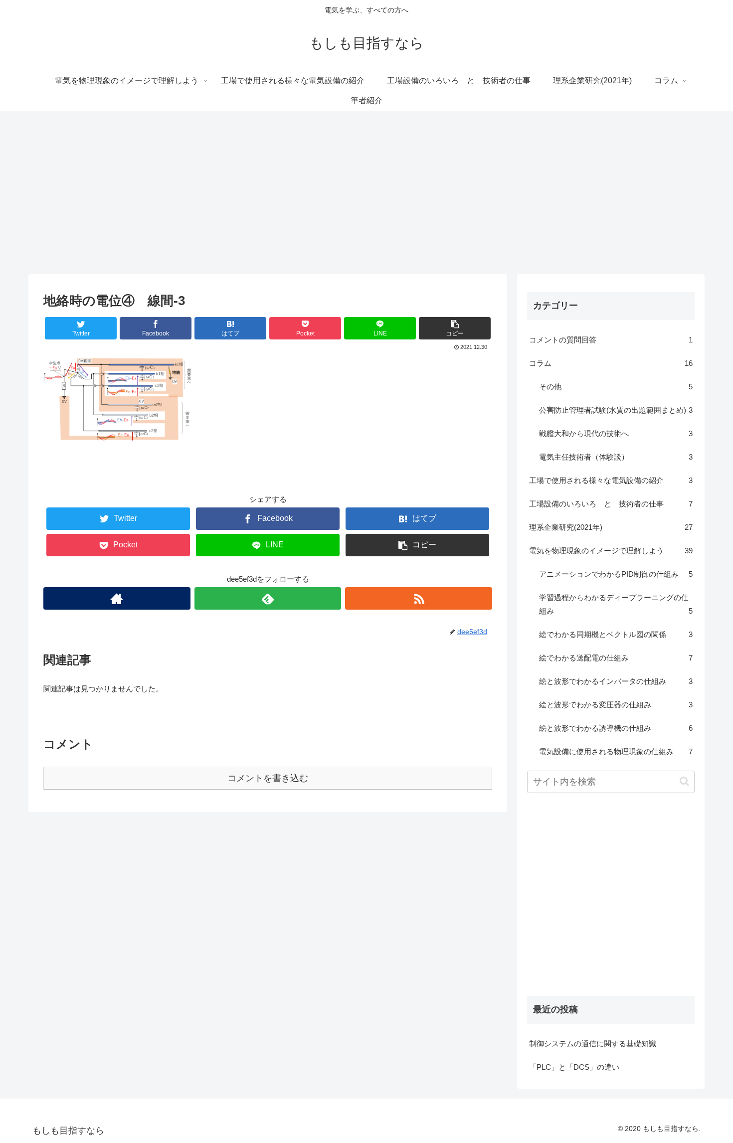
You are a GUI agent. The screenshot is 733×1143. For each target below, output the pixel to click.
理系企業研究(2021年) (611, 527)
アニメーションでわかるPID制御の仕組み (616, 574)
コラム (611, 363)
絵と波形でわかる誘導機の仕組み (616, 728)
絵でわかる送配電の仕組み (616, 657)
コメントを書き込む (267, 778)
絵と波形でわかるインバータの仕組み (616, 681)
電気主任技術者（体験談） (616, 457)
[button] (684, 781)
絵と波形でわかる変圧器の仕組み (616, 704)
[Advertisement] (366, 192)
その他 (616, 386)
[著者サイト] (116, 598)
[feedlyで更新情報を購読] (268, 598)
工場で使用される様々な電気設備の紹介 (611, 480)
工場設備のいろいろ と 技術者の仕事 (611, 503)
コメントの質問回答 (611, 339)
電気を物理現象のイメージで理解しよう (611, 550)
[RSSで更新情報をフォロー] (418, 598)
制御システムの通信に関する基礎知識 (592, 1043)
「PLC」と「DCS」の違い (574, 1067)
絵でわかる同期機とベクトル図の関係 (616, 634)
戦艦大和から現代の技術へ (616, 433)
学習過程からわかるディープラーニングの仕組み (616, 604)
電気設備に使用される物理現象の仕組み (616, 751)
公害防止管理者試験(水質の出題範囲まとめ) (616, 410)
